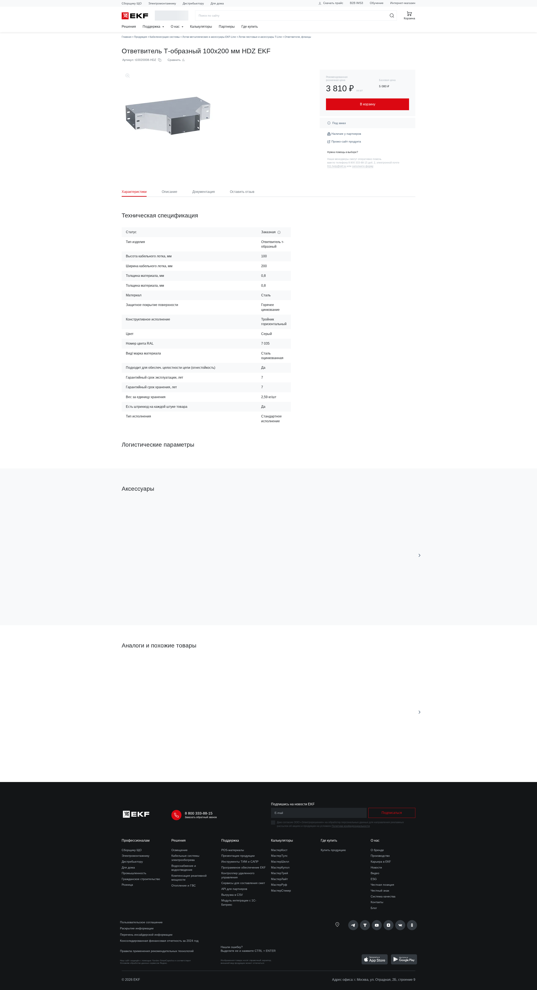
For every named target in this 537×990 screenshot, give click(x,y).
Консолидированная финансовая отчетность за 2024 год (159, 940)
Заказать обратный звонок (201, 817)
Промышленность (134, 873)
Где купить (249, 26)
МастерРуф (279, 884)
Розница (127, 884)
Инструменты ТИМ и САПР (239, 861)
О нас (175, 26)
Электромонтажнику (162, 3)
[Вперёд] (419, 555)
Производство (380, 855)
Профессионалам (136, 840)
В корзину (145, 598)
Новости (376, 867)
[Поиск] (392, 15)
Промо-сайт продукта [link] (346, 141)
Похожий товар (137, 665)
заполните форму (362, 166)
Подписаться (392, 813)
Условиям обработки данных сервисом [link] (139, 963)
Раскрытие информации (137, 928)
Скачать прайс (332, 3)
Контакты (377, 902)
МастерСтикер (281, 890)
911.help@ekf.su (336, 166)
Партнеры (227, 26)
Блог (374, 908)
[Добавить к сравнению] (183, 598)
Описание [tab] (169, 192)
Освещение (179, 850)
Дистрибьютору (193, 3)
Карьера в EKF (381, 861)
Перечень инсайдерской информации (146, 934)
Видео (375, 873)
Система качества (383, 896)
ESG (374, 879)
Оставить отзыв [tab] (242, 192)
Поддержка (152, 26)
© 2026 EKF (131, 979)
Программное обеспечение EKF (243, 867)
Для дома (217, 3)
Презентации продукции (238, 855)
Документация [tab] (203, 192)
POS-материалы (232, 850)
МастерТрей (279, 873)
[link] (353, 925)
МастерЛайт (279, 879)
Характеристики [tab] (134, 192)
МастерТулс (279, 855)
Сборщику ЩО (132, 3)
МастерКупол (280, 867)
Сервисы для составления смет (243, 883)
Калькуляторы (201, 26)
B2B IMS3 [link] (356, 3)
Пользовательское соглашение (141, 922)
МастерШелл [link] (280, 861)
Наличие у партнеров (346, 133)
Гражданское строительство (141, 879)
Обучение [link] (376, 3)
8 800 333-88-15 (198, 813)
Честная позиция (382, 884)
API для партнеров (234, 889)
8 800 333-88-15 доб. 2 (361, 162)
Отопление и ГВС (183, 885)
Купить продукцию (333, 850)
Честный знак (380, 890)
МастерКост (279, 850)
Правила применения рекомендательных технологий (157, 951)
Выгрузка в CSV (232, 894)
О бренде (377, 850)
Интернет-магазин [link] (402, 3)
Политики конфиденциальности (351, 826)
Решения (129, 26)
